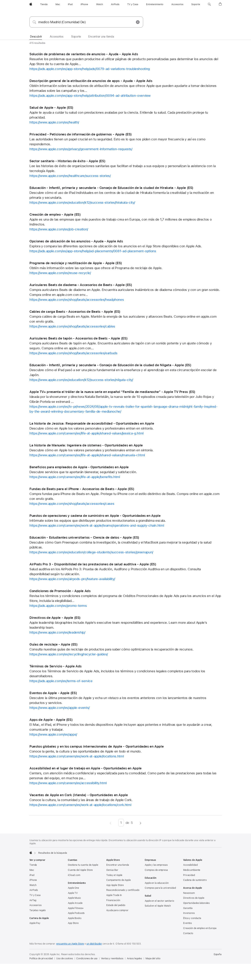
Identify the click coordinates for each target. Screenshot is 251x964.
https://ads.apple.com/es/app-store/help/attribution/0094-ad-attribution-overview (90, 96)
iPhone (33, 880)
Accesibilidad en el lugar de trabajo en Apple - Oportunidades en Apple (85, 768)
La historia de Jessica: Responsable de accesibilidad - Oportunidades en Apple (91, 423)
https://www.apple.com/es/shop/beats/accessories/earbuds (73, 353)
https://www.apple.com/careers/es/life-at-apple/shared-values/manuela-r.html (87, 455)
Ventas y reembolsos (112, 958)
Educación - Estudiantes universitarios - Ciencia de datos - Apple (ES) (84, 537)
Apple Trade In (114, 895)
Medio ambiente (191, 870)
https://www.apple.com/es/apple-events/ (59, 708)
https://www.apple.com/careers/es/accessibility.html (68, 783)
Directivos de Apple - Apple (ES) (55, 618)
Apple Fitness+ (76, 908)
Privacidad (189, 875)
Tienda (33, 865)
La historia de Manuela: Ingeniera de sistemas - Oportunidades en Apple (86, 445)
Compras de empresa (156, 870)
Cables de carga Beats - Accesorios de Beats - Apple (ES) (74, 312)
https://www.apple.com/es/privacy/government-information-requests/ (80, 149)
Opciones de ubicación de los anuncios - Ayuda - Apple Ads (76, 241)
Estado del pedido (115, 905)
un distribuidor (94, 943)
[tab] (36, 37)
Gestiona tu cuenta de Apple (83, 865)
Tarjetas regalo (37, 910)
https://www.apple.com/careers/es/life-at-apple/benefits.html (74, 477)
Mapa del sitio (153, 958)
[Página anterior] (110, 822)
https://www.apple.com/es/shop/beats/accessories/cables (72, 326)
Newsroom (189, 893)
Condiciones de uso (86, 958)
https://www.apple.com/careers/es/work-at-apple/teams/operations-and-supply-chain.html (96, 525)
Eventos (187, 923)
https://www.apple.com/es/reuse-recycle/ (60, 273)
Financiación (113, 900)
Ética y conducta (192, 918)
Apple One (73, 888)
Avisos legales (134, 958)
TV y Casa (35, 895)
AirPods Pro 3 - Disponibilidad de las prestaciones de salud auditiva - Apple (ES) (92, 564)
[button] (209, 4)
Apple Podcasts (76, 913)
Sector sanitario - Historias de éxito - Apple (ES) (67, 161)
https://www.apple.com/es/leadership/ (57, 632)
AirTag (32, 900)
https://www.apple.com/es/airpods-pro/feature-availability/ (72, 579)
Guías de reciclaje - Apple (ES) (53, 644)
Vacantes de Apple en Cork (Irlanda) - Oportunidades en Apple (78, 795)
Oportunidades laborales (196, 903)
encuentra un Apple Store (70, 943)
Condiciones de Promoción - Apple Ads (60, 591)
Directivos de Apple (193, 898)
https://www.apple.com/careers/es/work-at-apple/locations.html (76, 756)
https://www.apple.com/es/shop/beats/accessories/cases (71, 504)
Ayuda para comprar (117, 910)
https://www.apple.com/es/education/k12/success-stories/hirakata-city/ (82, 202)
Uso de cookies (64, 958)
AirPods (33, 890)
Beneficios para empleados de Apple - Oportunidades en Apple (79, 467)
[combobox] (86, 22)
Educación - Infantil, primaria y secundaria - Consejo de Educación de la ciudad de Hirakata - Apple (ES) (111, 188)
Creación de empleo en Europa (199, 928)
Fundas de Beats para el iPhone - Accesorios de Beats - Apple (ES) (81, 489)
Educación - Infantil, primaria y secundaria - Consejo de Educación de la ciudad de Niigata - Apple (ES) (110, 365)
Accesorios (35, 905)
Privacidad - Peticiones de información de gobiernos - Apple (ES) (80, 134)
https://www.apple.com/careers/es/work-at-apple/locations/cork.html (80, 805)
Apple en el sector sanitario (159, 901)
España (218, 954)
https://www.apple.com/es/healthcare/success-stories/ (70, 176)
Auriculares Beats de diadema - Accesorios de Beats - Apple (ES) (80, 285)
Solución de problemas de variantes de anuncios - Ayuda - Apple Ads (83, 54)
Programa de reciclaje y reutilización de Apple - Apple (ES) (75, 263)
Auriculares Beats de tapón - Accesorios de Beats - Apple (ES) (78, 338)
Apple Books (74, 918)
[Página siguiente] (140, 822)
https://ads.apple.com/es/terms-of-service (61, 681)
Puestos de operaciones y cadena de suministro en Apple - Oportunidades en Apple (94, 516)
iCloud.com (74, 875)
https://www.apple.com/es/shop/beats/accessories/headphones (76, 300)
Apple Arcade (75, 903)
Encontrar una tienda (117, 865)
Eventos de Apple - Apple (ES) (53, 693)
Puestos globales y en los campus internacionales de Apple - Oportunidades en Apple (96, 746)
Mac (31, 870)
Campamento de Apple (118, 880)
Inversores (189, 913)
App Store (73, 923)
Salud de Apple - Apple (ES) (51, 107)
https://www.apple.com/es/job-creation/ (58, 229)
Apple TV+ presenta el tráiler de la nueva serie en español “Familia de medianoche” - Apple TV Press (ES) (112, 392)
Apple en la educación (156, 883)
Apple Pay (34, 923)
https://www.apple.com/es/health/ (54, 122)
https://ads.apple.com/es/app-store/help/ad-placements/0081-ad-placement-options (92, 251)
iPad (31, 875)
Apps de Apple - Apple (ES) (51, 720)
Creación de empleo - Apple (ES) (55, 214)
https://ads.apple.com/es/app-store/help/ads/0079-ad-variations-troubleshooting (89, 69)
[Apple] (30, 852)
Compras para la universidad (160, 888)
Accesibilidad (190, 865)
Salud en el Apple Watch (158, 905)
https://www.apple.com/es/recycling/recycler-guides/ (68, 654)
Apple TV (73, 893)
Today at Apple (114, 875)
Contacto (188, 933)
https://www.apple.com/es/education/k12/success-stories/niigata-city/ (81, 380)
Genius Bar (112, 870)
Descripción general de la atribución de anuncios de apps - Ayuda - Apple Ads (90, 81)
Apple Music (74, 898)
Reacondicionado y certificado (122, 890)
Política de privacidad (41, 958)
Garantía (188, 908)
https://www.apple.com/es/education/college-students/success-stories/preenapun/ (91, 552)
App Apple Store (115, 885)
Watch (32, 885)
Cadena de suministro (195, 880)
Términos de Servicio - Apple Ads (55, 666)
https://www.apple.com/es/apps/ (53, 734)
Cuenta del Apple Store (80, 870)
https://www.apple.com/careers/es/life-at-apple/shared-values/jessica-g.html (86, 433)
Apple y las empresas (156, 865)
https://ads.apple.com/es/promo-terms (58, 606)
